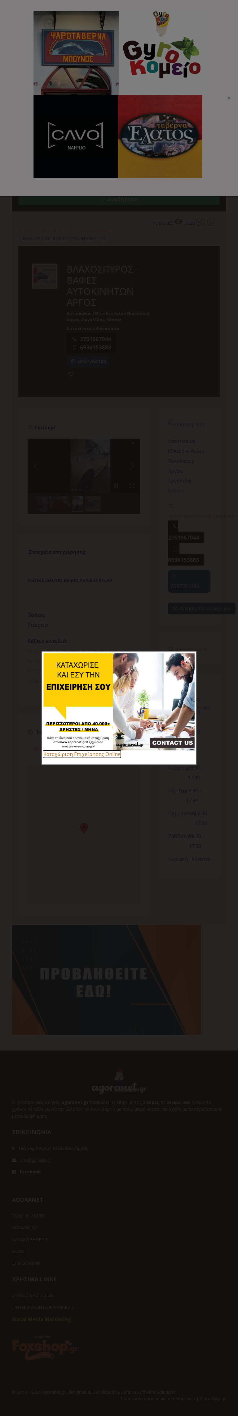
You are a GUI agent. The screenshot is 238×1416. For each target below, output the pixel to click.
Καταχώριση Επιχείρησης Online (82, 754)
